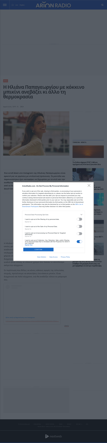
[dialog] (53, 221)
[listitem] (53, 214)
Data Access (53, 257)
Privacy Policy (65, 257)
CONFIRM (38, 249)
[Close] (90, 186)
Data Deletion (41, 257)
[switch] (79, 219)
